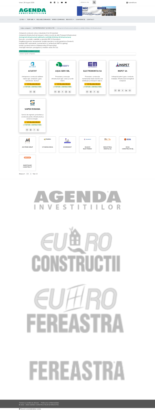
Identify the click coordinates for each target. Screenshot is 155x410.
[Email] (30, 91)
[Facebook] (51, 3)
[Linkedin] (54, 3)
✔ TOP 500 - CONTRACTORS (32, 87)
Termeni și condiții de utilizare (29, 403)
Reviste (69, 19)
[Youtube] (62, 3)
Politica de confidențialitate (50, 403)
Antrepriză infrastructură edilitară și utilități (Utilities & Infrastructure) (45, 37)
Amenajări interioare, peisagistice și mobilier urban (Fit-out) (38, 47)
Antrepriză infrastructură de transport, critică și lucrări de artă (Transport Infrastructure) (47, 35)
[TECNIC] (96, 11)
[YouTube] (129, 90)
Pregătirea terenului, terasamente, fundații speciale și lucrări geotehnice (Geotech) (46, 41)
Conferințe (80, 19)
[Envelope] (66, 3)
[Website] (34, 91)
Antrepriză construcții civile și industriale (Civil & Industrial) (38, 33)
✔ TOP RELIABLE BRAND (32, 84)
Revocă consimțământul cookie (30, 409)
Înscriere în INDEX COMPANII (29, 51)
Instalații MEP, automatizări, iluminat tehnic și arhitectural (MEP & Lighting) (43, 43)
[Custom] (58, 3)
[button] (131, 3)
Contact (90, 19)
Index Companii (58, 19)
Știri (22, 19)
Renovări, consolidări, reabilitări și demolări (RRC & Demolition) (39, 39)
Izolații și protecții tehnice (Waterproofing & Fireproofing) (38, 45)
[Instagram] (66, 91)
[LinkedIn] (69, 91)
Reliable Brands (44, 19)
